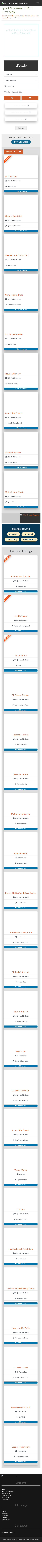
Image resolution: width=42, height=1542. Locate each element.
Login (3, 1489)
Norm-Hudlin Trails (14, 295)
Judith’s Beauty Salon (20, 576)
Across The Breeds (13, 413)
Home (4, 16)
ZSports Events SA (13, 216)
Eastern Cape (29, 16)
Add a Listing (6, 1493)
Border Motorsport (21, 1447)
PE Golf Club (11, 176)
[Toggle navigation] (37, 3)
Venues (4, 1511)
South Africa (19, 16)
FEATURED (7, 158)
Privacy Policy (7, 1499)
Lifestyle (10, 16)
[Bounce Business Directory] (15, 3)
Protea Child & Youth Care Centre (20, 893)
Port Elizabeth (21, 142)
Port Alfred (28, 534)
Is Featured (10, 152)
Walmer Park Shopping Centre (20, 1288)
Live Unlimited (20, 616)
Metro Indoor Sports (14, 492)
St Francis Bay (29, 540)
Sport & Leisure (19, 105)
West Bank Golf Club (20, 1407)
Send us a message (8, 1532)
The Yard (21, 1209)
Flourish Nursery (12, 373)
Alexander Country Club (21, 932)
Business (5, 1516)
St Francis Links (20, 1367)
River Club (20, 1051)
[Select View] (20, 151)
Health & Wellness (19, 112)
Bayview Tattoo (20, 774)
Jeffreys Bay (12, 540)
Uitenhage (13, 534)
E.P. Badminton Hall (14, 334)
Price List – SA (6, 1495)
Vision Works (20, 1170)
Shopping (19, 119)
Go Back (21, 128)
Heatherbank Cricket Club (17, 255)
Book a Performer (8, 1491)
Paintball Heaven (13, 452)
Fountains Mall (20, 853)
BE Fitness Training (20, 695)
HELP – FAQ (6, 1497)
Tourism (4, 1518)
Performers (6, 1520)
